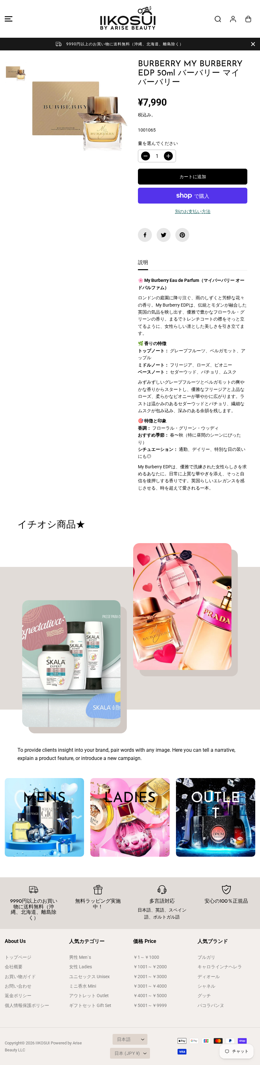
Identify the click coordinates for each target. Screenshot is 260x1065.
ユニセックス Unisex (89, 976)
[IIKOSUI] (128, 19)
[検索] (218, 19)
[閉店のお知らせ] (253, 44)
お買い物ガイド (20, 976)
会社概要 (14, 966)
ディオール (209, 976)
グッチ (204, 995)
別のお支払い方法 (193, 211)
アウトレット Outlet (89, 995)
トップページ (18, 957)
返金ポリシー (18, 995)
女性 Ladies (80, 966)
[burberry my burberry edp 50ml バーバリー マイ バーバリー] (79, 111)
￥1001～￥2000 (150, 966)
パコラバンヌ (211, 1005)
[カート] (248, 19)
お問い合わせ (18, 986)
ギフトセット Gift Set (90, 1005)
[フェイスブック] (145, 235)
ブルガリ (206, 957)
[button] (7, 19)
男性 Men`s (80, 957)
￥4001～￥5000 (150, 995)
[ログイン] (233, 19)
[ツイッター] (164, 235)
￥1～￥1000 (146, 957)
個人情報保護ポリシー (27, 1005)
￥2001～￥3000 (150, 976)
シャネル (206, 986)
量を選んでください (158, 143)
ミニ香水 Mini (82, 986)
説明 (143, 262)
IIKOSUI (43, 1043)
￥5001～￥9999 (150, 1005)
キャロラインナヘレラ (220, 966)
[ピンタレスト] (182, 235)
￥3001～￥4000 (150, 986)
